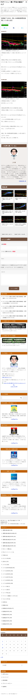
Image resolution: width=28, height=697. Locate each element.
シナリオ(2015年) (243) (8, 570)
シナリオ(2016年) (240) (8, 574)
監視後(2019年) (5, 25)
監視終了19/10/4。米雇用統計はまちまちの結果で (20, 225)
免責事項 (4, 686)
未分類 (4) (5, 602)
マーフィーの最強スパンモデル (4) (10, 595)
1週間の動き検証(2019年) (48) (9, 545)
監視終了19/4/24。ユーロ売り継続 (20, 199)
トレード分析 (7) (6, 586)
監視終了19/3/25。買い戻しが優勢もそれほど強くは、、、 (7, 199)
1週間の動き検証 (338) (7, 530)
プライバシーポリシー (7, 683)
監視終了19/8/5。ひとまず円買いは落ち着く (20, 212)
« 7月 (2, 657)
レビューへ (15, 419)
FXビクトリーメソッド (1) (8, 552)
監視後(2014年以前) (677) (8, 608)
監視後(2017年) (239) (7, 617)
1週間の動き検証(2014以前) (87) (10, 533)
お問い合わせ (5, 674)
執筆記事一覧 (22, 181)
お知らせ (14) (5, 561)
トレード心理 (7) (6, 589)
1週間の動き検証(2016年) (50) (9, 536)
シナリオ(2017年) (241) (8, 577)
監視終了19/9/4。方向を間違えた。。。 (21, 234)
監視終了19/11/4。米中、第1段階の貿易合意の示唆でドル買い (7, 212)
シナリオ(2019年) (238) (8, 583)
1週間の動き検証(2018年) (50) (9, 542)
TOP (11, 520)
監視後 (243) (5, 605)
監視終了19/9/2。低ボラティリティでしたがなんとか (8, 234)
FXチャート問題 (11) (7, 549)
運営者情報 (5, 680)
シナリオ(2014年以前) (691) (9, 567)
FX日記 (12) (5, 555)
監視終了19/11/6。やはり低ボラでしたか (7, 225)
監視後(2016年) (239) (7, 614)
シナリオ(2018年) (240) (8, 580)
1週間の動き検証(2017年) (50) (9, 539)
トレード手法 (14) (6, 592)
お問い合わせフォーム (7, 377)
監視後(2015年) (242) (7, 611)
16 (2, 647)
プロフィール (14, 366)
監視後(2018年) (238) (7, 620)
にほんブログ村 (14, 386)
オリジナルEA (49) (7, 558)
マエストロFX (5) (6, 598)
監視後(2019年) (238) (7, 624)
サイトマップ (5, 677)
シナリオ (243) (6, 564)
